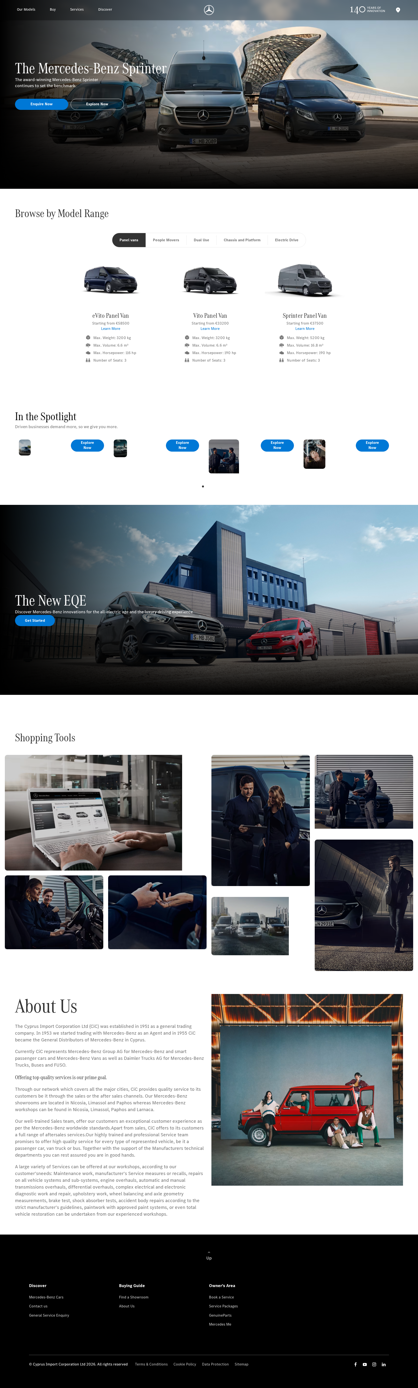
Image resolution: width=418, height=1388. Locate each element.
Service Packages (223, 1306)
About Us (126, 1306)
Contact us (38, 1306)
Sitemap (241, 1364)
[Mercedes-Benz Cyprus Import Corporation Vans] (209, 10)
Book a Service (221, 1297)
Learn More (110, 328)
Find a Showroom (134, 1297)
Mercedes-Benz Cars (46, 1297)
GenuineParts (220, 1315)
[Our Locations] (397, 10)
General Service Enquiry (49, 1315)
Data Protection (215, 1364)
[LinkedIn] (384, 1364)
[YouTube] (365, 1364)
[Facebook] (355, 1364)
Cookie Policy (184, 1364)
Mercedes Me (220, 1324)
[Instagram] (374, 1364)
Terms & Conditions (151, 1364)
